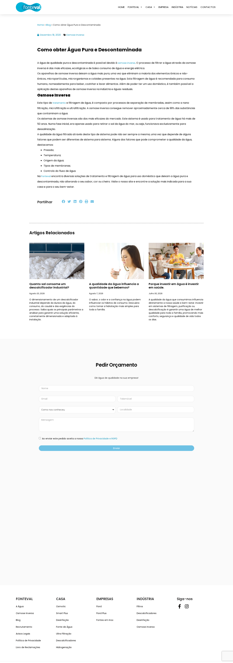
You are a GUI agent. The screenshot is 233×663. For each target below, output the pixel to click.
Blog (48, 24)
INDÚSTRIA (177, 7)
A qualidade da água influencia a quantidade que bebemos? (114, 285)
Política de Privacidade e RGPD (100, 438)
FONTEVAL (133, 7)
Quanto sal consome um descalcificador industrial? (49, 285)
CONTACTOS (208, 7)
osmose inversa (126, 63)
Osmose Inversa (75, 34)
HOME (121, 7)
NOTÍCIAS (191, 7)
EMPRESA (163, 7)
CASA (149, 7)
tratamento (59, 102)
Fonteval (46, 176)
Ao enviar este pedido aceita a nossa (79, 438)
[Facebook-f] (179, 606)
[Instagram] (187, 606)
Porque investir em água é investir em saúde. (174, 285)
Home (40, 24)
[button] (63, 201)
